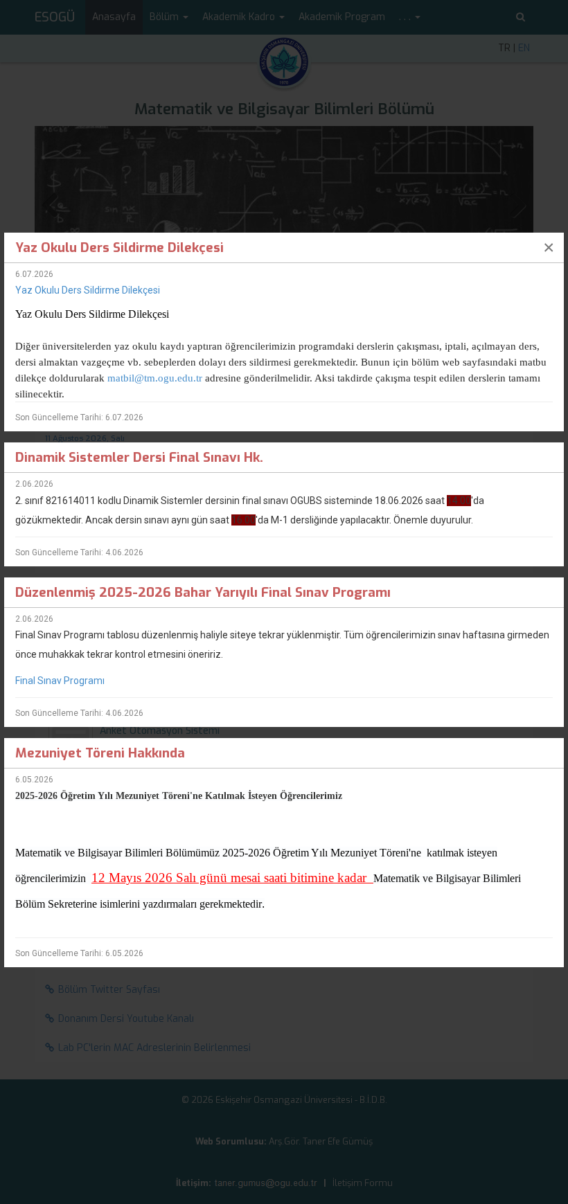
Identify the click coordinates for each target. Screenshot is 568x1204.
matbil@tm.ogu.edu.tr (154, 378)
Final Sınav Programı (60, 680)
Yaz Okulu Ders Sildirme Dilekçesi (87, 290)
